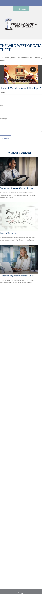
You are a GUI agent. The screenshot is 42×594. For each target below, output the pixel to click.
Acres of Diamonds (8, 233)
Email (2, 105)
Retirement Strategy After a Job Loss (16, 188)
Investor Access (21, 9)
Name (2, 92)
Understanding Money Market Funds (16, 276)
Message (3, 118)
